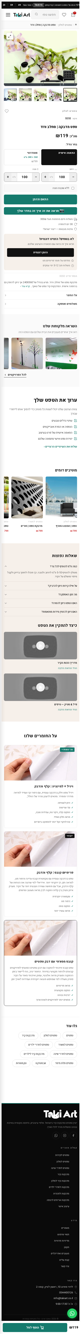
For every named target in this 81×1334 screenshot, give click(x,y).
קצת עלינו (64, 1260)
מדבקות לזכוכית (61, 1193)
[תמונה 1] (70, 95)
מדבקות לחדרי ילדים (59, 1187)
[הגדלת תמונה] (9, 36)
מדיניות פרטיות (61, 1241)
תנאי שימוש (63, 1234)
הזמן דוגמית (40, 252)
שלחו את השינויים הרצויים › (60, 447)
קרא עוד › (25, 286)
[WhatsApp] (56, 1135)
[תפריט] (8, 15)
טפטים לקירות (62, 1155)
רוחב (71, 169)
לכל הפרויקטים (17, 375)
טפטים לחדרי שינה (63, 1054)
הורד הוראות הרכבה (67, 668)
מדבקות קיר (28, 1035)
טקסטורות (21, 1063)
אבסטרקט (41, 1063)
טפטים (69, 1035)
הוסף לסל (32, 1327)
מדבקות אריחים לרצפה (58, 1200)
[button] (61, 353)
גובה (34, 169)
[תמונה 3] (40, 95)
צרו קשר (65, 1266)
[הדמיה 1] (25, 95)
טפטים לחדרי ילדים (38, 1045)
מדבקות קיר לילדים (34, 1054)
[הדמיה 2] (10, 95)
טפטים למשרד (65, 1045)
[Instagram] (64, 1135)
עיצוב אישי (63, 1206)
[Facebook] (73, 1135)
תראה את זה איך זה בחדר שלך (40, 210)
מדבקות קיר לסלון (60, 1181)
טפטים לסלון (65, 25)
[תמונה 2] (55, 95)
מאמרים (65, 1228)
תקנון (66, 1247)
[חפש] (36, 14)
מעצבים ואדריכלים (60, 1253)
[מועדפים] (64, 15)
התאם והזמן (40, 199)
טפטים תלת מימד (64, 1063)
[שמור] (6, 111)
